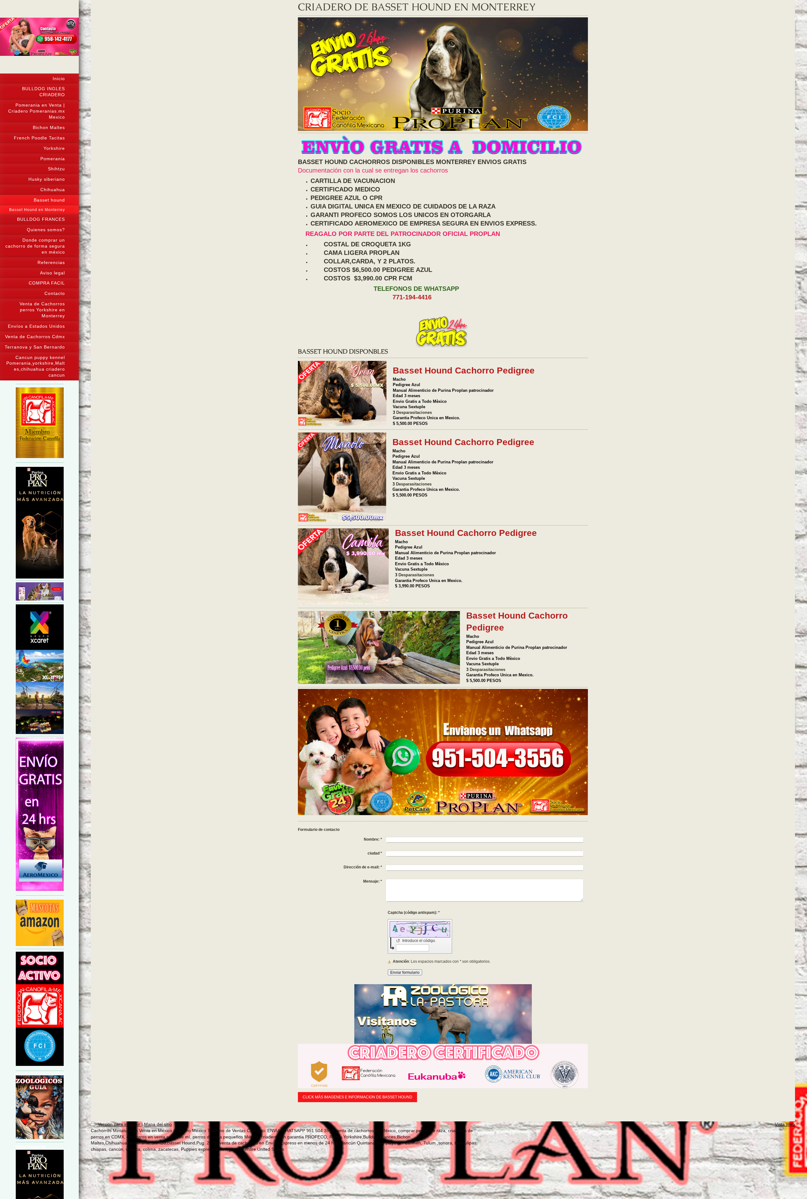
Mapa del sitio (158, 1124)
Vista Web (785, 1124)
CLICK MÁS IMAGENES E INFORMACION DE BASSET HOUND (357, 1097)
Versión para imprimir (119, 1124)
